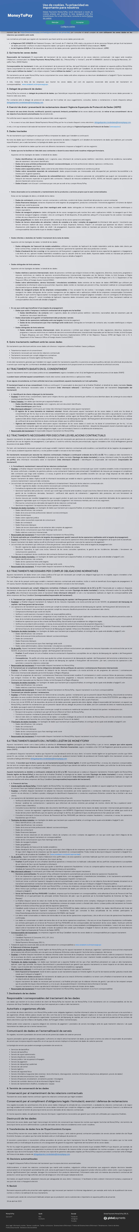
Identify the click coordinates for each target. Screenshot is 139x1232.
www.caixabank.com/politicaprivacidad (65, 854)
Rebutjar (55, 22)
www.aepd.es (115, 127)
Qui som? (9, 1217)
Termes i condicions (32, 1225)
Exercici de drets (113, 1225)
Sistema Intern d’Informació (63, 1225)
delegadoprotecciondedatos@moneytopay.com (25, 102)
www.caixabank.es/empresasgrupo (35, 84)
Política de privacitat (12, 1228)
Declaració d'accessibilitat (28, 1228)
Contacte (42, 1219)
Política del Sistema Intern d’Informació (85, 1225)
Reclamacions (103, 1225)
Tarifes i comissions (46, 1225)
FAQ (40, 1217)
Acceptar (80, 22)
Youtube (73, 1221)
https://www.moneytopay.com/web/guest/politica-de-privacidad (45, 32)
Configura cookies (68, 26)
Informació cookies (19, 1225)
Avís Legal (9, 1225)
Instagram (74, 1219)
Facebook (74, 1217)
